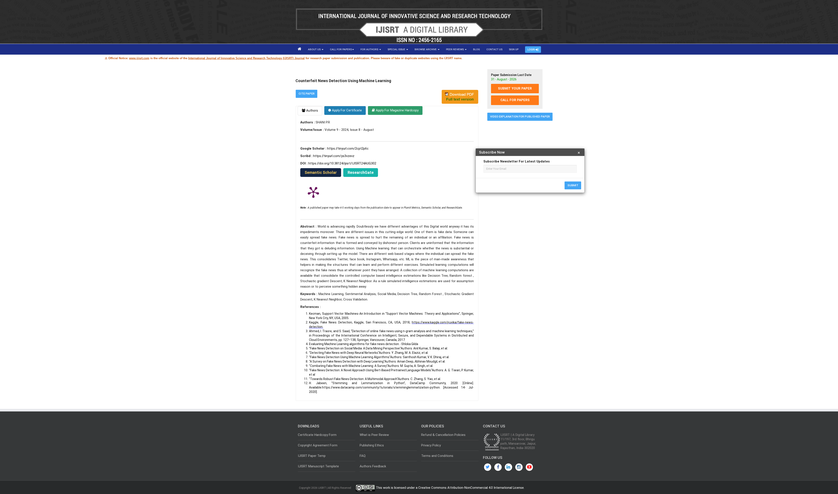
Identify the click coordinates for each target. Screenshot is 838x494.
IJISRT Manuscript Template (318, 466)
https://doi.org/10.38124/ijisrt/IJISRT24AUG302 (342, 163)
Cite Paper (306, 93)
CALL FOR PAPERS (341, 49)
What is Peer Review (374, 435)
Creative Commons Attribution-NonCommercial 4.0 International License (471, 488)
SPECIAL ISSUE (397, 49)
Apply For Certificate (346, 110)
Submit (572, 185)
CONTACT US (494, 49)
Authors (311, 110)
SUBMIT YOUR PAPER (515, 88)
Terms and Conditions (437, 456)
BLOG (476, 49)
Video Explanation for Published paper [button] (520, 116)
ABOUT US (314, 49)
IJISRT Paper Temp (312, 456)
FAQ (363, 456)
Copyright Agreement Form (317, 445)
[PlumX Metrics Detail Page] (313, 192)
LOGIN (531, 49)
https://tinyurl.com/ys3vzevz (333, 156)
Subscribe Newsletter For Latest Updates (516, 161)
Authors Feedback (373, 466)
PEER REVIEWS (455, 49)
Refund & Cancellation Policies (443, 435)
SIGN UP (514, 49)
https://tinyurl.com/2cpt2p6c (348, 148)
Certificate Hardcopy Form (317, 435)
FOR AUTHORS (370, 49)
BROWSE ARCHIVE (426, 49)
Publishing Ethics (372, 445)
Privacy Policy (431, 445)
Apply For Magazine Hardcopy (397, 110)
